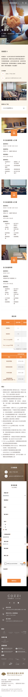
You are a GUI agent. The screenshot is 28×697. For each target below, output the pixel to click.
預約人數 (6, 555)
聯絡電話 (6, 500)
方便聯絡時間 (7, 534)
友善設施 (3, 685)
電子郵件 (6, 514)
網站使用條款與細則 (14, 680)
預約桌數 (6, 548)
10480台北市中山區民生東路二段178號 (16, 609)
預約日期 (6, 541)
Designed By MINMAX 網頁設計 (17, 692)
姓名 (5, 507)
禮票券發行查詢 (20, 683)
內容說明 (5, 569)
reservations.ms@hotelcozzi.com (14, 621)
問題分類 (6, 493)
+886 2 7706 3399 (11, 615)
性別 (5, 521)
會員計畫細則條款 (6, 681)
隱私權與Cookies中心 (7, 683)
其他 (6, 529)
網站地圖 (3, 680)
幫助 (9, 685)
